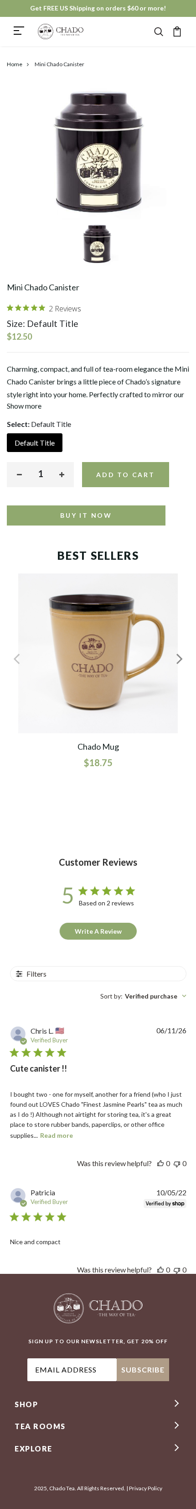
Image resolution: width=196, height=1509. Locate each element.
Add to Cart (125, 474)
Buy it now (86, 515)
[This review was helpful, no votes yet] (160, 1163)
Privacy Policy (145, 1488)
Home (14, 64)
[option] (98, 246)
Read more (56, 1135)
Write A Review (98, 931)
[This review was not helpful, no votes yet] (177, 1163)
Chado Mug (98, 746)
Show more (24, 405)
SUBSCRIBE (143, 1369)
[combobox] (143, 996)
